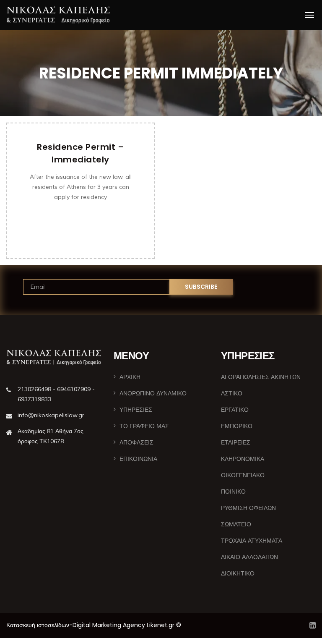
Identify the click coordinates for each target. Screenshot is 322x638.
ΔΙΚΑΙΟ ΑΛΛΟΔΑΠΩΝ (249, 557)
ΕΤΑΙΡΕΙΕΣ (235, 442)
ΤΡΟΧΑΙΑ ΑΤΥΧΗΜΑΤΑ (251, 540)
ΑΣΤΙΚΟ (231, 393)
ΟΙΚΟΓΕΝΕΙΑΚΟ (243, 475)
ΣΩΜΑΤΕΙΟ (236, 524)
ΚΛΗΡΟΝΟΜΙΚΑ (242, 459)
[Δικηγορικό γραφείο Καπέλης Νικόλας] (58, 15)
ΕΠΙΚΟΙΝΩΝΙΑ (138, 459)
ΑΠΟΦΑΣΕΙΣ (136, 442)
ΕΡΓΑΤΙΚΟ (235, 409)
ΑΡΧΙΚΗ (129, 377)
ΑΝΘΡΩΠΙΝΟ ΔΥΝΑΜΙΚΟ (153, 393)
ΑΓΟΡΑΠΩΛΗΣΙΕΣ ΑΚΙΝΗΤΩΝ (261, 377)
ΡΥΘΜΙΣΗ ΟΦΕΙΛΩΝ (248, 508)
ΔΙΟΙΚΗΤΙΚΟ (237, 573)
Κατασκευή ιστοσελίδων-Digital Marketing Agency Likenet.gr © (93, 625)
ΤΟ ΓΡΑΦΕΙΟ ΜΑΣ (144, 426)
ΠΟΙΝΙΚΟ (233, 491)
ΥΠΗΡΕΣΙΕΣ (135, 409)
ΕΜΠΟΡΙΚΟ (236, 426)
